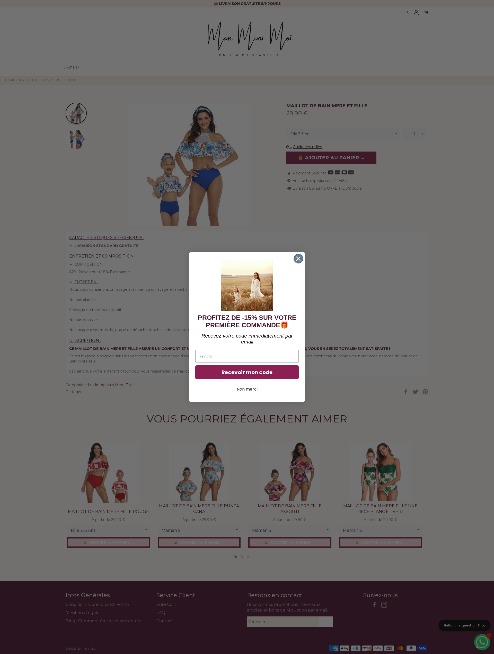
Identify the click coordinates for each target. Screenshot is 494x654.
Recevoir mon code (247, 372)
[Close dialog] (298, 258)
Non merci (247, 389)
